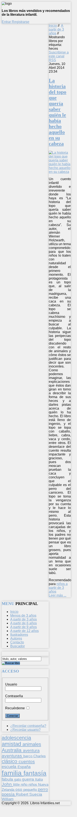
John (7, 784)
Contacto (17, 642)
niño (24, 785)
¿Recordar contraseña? (28, 726)
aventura (31, 750)
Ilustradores (19, 634)
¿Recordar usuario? (25, 729)
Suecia (35, 794)
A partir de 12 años (24, 631)
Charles (39, 756)
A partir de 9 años (23, 627)
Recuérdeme (15, 708)
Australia (12, 750)
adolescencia (16, 738)
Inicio (53, 25)
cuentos (27, 761)
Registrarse (20, 22)
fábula (8, 779)
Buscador (17, 646)
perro (43, 789)
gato (18, 779)
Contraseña (14, 696)
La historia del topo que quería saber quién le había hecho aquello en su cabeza (57, 112)
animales (31, 744)
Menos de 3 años (23, 615)
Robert (22, 794)
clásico (10, 761)
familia (13, 773)
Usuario (11, 684)
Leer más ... (57, 595)
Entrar (7, 22)
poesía (9, 794)
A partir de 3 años (56, 29)
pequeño (30, 789)
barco (28, 756)
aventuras (12, 755)
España (24, 767)
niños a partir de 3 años (58, 587)
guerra (28, 779)
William (7, 799)
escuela (10, 766)
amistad (12, 744)
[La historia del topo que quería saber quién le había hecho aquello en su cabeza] (60, 172)
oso (19, 789)
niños (33, 784)
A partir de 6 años (23, 623)
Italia (39, 779)
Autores (16, 638)
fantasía (35, 773)
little (17, 785)
